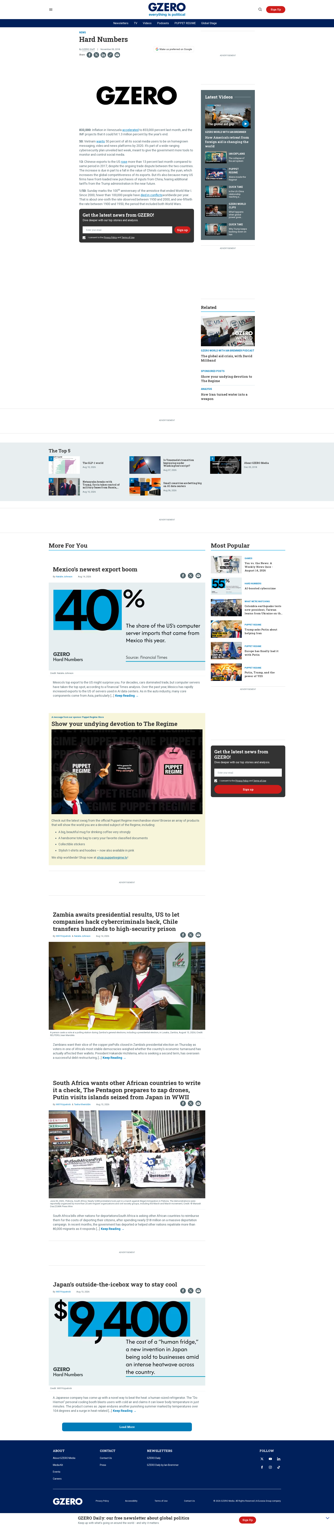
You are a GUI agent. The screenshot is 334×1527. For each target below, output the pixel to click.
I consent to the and (111, 237)
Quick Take (236, 187)
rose (124, 161)
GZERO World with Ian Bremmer (225, 132)
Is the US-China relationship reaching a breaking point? (237, 195)
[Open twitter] (262, 1458)
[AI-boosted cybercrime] (226, 586)
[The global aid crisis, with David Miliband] (228, 331)
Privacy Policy (110, 237)
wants (100, 141)
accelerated (130, 130)
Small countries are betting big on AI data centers (182, 484)
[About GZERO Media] (225, 464)
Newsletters (120, 23)
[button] (275, 9)
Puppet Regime (234, 171)
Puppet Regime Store (93, 717)
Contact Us (106, 1458)
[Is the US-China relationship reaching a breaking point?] (216, 191)
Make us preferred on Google (176, 49)
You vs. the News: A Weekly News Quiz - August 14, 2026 (259, 566)
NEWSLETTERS (159, 1451)
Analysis (206, 389)
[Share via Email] (117, 55)
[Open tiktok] (278, 1467)
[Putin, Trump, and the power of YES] (226, 672)
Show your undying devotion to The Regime (114, 723)
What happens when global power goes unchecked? (236, 216)
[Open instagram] (270, 1467)
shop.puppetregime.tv (112, 857)
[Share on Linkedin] (103, 55)
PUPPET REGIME (185, 23)
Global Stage (209, 23)
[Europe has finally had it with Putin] (226, 650)
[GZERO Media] (167, 10)
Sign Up (247, 1520)
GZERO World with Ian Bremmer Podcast (227, 350)
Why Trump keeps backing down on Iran (238, 232)
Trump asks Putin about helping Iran (261, 631)
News (82, 32)
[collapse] (327, 1518)
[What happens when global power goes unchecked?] (216, 210)
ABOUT (59, 1451)
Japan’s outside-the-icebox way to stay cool (115, 1284)
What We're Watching (257, 601)
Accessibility (131, 1501)
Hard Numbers (253, 583)
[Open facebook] (262, 1467)
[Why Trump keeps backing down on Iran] (216, 229)
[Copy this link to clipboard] (110, 55)
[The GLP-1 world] (64, 464)
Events (56, 1471)
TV (135, 23)
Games (248, 558)
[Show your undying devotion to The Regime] (126, 771)
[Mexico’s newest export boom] (127, 626)
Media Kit (58, 1465)
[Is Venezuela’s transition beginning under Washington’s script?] (145, 464)
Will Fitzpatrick (63, 936)
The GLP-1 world (93, 463)
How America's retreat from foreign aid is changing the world (227, 141)
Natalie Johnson (64, 576)
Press (103, 1465)
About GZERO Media (256, 463)
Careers (57, 1478)
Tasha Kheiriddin (82, 1104)
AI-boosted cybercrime (260, 588)
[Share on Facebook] (89, 55)
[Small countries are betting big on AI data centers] (145, 486)
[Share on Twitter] (96, 55)
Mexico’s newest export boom (95, 569)
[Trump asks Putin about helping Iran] (226, 629)
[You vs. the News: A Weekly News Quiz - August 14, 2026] (226, 564)
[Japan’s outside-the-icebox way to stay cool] (127, 1341)
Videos (147, 23)
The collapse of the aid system (236, 159)
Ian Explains (237, 153)
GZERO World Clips (237, 206)
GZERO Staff (88, 49)
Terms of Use (128, 237)
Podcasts (163, 23)
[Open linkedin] (278, 1458)
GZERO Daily (154, 1458)
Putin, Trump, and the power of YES (260, 674)
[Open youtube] (270, 1458)
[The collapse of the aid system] (216, 157)
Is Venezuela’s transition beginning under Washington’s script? (178, 463)
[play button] (228, 116)
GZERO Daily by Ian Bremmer (163, 1465)
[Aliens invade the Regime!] (216, 174)
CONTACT (107, 1451)
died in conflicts (151, 195)
